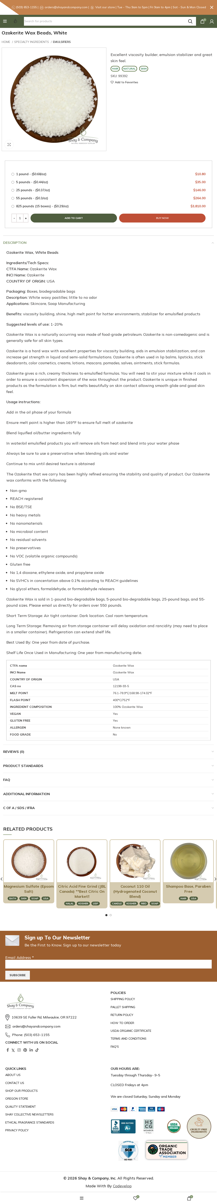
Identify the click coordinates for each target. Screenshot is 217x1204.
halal (70, 903)
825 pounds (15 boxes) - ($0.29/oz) (110, 206)
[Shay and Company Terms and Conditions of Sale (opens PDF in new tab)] (151, 1038)
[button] (5, 21)
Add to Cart (30, 873)
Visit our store (105, 7)
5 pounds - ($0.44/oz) (110, 182)
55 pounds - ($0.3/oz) (110, 198)
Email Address (19, 957)
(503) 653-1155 (27, 7)
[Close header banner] (211, 7)
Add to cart (74, 218)
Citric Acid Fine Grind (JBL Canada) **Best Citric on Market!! (82, 891)
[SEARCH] (190, 21)
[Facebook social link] (7, 1050)
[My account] (212, 21)
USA (45, 898)
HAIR (183, 898)
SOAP (34, 898)
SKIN (23, 898)
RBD (143, 903)
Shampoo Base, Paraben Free (188, 889)
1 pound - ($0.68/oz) (110, 174)
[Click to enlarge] (9, 144)
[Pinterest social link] (25, 1050)
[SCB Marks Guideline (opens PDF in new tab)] (128, 1151)
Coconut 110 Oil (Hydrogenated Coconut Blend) (135, 891)
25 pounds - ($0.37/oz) (110, 190)
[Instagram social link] (19, 1050)
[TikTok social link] (37, 1050)
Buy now (162, 218)
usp (95, 903)
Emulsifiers (62, 42)
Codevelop (122, 1186)
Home (6, 42)
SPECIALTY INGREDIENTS (32, 42)
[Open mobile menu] (5, 21)
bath (12, 898)
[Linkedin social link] (31, 1050)
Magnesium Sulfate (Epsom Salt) (29, 889)
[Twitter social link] (13, 1050)
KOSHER (83, 903)
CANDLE (117, 903)
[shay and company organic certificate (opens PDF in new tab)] (151, 1030)
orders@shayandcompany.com (66, 7)
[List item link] (55, 1017)
